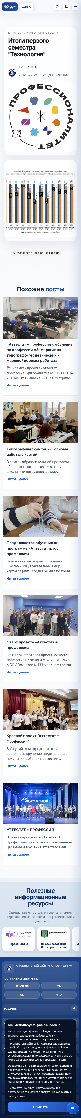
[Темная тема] (66, 7)
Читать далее (18, 385)
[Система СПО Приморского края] (10, 6)
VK (59, 985)
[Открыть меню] (75, 7)
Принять (40, 1107)
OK (22, 994)
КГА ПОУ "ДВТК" (28, 67)
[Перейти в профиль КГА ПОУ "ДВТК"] (12, 73)
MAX (59, 994)
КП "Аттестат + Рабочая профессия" (34, 32)
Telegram (22, 985)
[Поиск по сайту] (57, 7)
